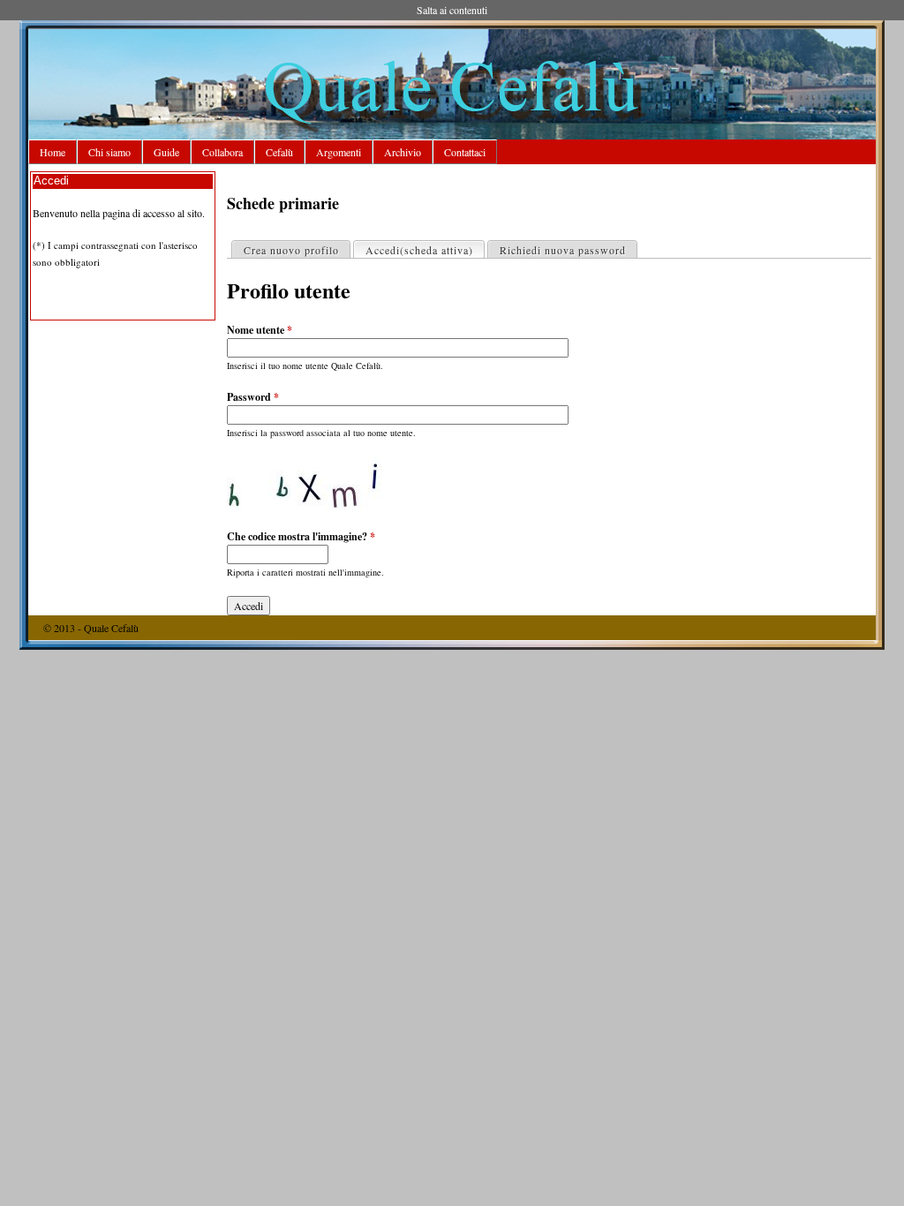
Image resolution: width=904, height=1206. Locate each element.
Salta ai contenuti (452, 10)
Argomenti (338, 152)
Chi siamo (109, 152)
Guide (166, 152)
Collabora (222, 152)
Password (253, 396)
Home (52, 152)
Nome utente (259, 329)
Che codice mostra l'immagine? (301, 536)
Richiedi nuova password (563, 250)
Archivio (402, 152)
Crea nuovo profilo (291, 250)
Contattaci (465, 152)
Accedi (419, 250)
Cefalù (279, 152)
